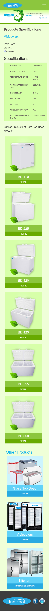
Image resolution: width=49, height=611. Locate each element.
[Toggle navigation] (44, 5)
